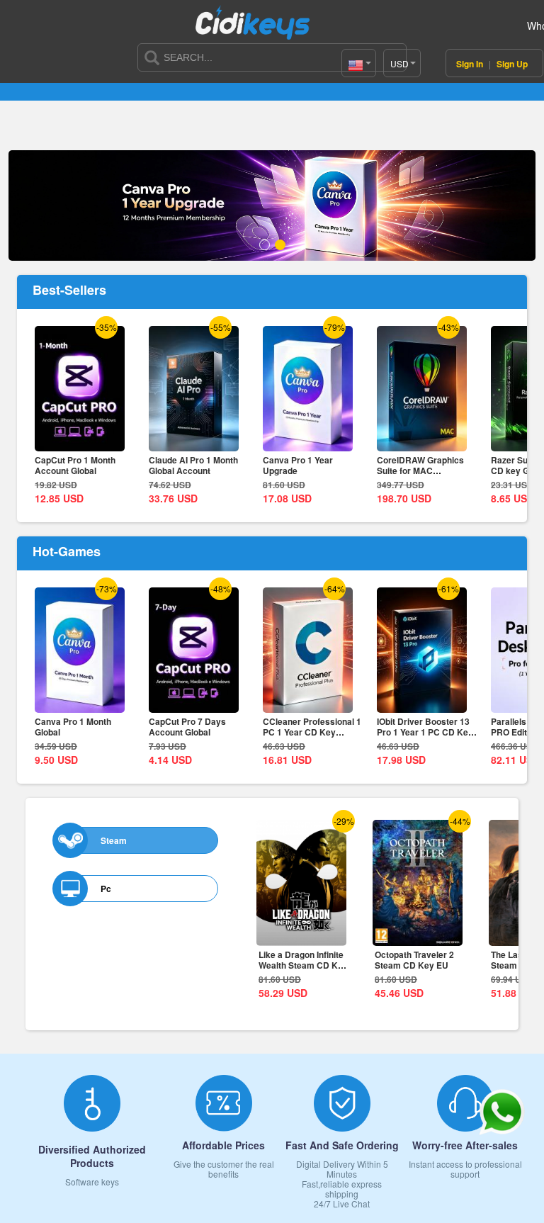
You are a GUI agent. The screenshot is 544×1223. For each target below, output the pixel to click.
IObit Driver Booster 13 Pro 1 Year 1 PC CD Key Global (425, 732)
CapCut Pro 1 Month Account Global (75, 465)
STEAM (142, 76)
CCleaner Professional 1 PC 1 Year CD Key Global (312, 732)
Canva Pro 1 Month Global (73, 726)
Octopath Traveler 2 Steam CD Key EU (414, 959)
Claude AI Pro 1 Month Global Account (193, 465)
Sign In (470, 63)
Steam (114, 840)
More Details (79, 442)
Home (54, 76)
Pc (106, 888)
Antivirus (405, 76)
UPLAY (230, 76)
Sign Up (512, 63)
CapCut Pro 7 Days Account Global (187, 726)
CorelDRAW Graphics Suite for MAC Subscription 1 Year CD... (427, 470)
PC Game (317, 76)
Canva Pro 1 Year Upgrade (298, 465)
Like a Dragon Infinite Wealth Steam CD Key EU (303, 965)
